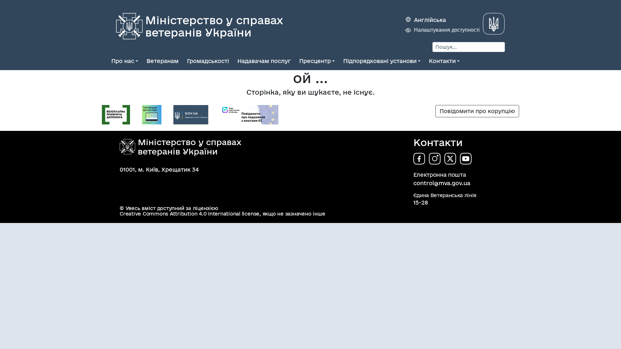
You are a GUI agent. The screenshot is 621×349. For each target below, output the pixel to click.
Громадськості (208, 61)
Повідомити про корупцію (477, 111)
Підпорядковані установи (380, 61)
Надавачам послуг (264, 61)
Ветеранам (163, 61)
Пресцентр (315, 61)
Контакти (442, 61)
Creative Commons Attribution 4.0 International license (189, 214)
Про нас (122, 61)
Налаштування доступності (447, 30)
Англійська (430, 20)
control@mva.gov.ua (441, 183)
